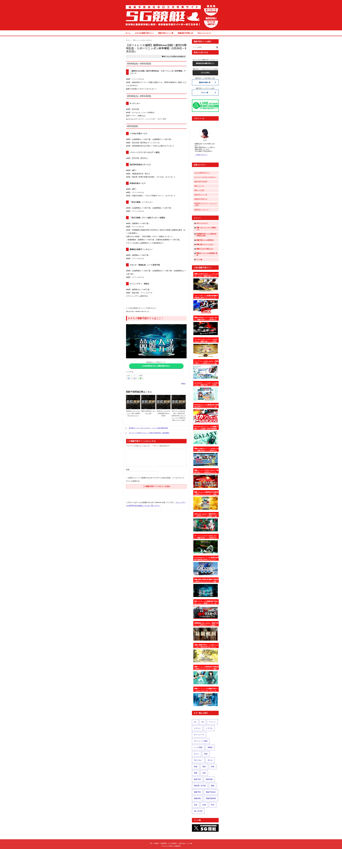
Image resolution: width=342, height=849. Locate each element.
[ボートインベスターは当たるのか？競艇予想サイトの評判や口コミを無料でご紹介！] (205, 546)
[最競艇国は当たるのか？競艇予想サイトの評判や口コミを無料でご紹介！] (205, 634)
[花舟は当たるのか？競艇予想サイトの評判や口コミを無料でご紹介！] (205, 525)
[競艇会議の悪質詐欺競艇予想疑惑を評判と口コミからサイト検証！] (205, 590)
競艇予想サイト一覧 (165, 33)
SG (202, 722)
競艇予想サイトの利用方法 (205, 240)
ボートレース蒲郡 (201, 741)
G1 (195, 722)
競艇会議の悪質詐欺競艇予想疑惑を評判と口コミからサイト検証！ (206, 580)
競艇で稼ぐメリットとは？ (205, 244)
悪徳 (195, 766)
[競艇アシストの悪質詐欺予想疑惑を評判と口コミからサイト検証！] (205, 677)
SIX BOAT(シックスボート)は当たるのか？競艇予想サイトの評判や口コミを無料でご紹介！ (206, 384)
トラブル (209, 728)
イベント (212, 722)
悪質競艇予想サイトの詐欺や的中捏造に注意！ (206, 234)
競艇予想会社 (211, 792)
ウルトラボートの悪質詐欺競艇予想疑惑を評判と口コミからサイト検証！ (206, 297)
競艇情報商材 (211, 798)
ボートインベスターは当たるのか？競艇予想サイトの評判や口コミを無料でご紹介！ (206, 537)
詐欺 (195, 805)
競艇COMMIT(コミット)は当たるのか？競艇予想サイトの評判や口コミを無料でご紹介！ (206, 450)
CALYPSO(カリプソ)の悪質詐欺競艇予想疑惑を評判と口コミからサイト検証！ (206, 559)
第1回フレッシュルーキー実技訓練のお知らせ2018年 (163, 413)
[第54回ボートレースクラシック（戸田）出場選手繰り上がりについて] (133, 402)
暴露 (195, 773)
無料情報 (209, 779)
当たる (210, 760)
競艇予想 (197, 792)
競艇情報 (197, 798)
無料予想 (197, 779)
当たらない (198, 760)
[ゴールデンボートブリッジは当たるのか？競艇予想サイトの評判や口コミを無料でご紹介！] (205, 350)
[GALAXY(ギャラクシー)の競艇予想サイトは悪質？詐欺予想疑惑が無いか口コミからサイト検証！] (205, 437)
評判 (212, 805)
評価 (204, 805)
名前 (127, 470)
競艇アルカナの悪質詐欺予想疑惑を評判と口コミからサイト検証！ (206, 493)
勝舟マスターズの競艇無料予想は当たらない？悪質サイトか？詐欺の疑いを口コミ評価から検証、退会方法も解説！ (206, 602)
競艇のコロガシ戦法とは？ (205, 249)
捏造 (212, 766)
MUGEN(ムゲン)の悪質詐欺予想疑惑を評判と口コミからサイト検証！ (206, 406)
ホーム (128, 33)
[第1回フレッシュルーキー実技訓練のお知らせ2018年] (163, 402)
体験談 (210, 747)
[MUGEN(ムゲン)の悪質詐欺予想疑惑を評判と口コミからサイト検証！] (205, 415)
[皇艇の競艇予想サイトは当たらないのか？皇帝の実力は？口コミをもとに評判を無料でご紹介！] (205, 655)
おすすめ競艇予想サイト (144, 33)
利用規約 (156, 843)
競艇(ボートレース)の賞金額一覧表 (206, 254)
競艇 (212, 786)
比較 (204, 773)
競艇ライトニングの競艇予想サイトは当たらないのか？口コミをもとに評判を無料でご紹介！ (206, 690)
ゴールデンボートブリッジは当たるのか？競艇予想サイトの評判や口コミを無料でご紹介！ (206, 340)
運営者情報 (164, 843)
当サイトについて (204, 33)
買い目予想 (198, 811)
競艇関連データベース (201, 209)
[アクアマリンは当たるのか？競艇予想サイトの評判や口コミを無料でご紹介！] (205, 372)
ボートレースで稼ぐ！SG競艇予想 (171, 846)
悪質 (204, 766)
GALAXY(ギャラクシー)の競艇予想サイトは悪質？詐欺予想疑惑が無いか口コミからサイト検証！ (206, 428)
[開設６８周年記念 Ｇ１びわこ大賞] (148, 402)
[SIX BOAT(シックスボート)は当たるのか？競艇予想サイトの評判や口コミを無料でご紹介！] (205, 394)
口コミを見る (205, 72)
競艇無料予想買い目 (185, 33)
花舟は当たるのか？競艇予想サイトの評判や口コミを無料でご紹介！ (206, 515)
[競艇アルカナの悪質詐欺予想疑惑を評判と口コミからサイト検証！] (205, 503)
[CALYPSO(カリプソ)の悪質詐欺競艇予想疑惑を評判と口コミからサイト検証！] (205, 568)
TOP (151, 843)
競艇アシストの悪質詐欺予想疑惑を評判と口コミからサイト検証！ (206, 668)
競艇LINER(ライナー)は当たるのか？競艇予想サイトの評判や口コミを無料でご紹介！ (206, 319)
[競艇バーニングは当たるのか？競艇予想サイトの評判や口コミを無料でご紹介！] (205, 481)
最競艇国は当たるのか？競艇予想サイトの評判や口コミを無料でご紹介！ (206, 624)
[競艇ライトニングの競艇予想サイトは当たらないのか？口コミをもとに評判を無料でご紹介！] (205, 699)
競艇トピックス (199, 186)
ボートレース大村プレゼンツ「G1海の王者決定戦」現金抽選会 (149, 433)
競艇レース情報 (199, 190)
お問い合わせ (182, 843)
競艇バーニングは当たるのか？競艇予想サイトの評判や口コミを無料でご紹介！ (206, 471)
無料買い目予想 (200, 786)
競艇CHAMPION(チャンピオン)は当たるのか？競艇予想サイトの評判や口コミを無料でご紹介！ (206, 275)
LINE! (140, 375)
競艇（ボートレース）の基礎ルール (206, 228)
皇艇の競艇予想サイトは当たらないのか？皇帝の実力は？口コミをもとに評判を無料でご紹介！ (206, 646)
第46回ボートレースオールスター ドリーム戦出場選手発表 (148, 428)
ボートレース (199, 735)
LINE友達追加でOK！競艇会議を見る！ (156, 366)
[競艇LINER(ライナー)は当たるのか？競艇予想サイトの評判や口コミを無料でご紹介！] (205, 328)
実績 (206, 754)
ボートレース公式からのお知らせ (174, 56)
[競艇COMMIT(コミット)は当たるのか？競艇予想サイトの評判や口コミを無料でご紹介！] (205, 459)
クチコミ (197, 728)
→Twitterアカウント (201, 154)
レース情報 (198, 747)
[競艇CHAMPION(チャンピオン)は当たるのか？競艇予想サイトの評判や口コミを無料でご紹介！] (205, 284)
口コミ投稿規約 (173, 843)
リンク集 (199, 259)
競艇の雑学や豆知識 (200, 181)
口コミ (196, 754)
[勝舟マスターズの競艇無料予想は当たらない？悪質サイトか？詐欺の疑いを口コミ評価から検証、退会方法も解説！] (205, 612)
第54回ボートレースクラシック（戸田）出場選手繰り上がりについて (133, 413)
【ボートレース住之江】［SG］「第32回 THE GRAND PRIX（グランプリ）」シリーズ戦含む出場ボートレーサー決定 (179, 415)
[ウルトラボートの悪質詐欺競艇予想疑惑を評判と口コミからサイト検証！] (205, 306)
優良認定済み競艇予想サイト (205, 63)
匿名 (184, 383)
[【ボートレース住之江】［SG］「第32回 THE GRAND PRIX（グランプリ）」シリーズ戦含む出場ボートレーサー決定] (178, 402)
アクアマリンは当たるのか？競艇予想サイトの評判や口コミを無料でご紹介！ (206, 362)
